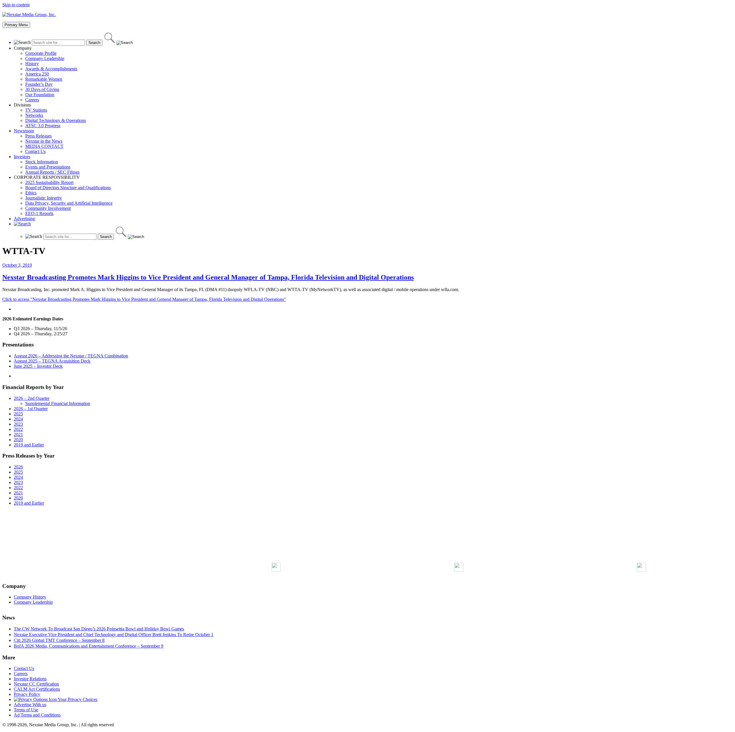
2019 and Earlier (29, 444)
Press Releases (38, 135)
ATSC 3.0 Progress (42, 125)
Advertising (24, 218)
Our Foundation (39, 94)
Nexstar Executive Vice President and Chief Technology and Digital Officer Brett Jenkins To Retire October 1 (113, 634)
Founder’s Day (39, 84)
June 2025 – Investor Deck (38, 366)
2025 (18, 413)
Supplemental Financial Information (57, 403)
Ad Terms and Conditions (37, 714)
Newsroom (24, 130)
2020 (18, 439)
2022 (18, 429)
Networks (34, 115)
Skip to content (16, 4)
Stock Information (41, 161)
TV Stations (36, 110)
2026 (18, 466)
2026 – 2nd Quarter (31, 398)
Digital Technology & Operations (55, 120)
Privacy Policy (27, 694)
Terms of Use (26, 709)
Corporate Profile (41, 53)
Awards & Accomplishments (51, 68)
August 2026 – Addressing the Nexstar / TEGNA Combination (71, 355)
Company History (30, 596)
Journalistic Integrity (43, 197)
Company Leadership (44, 58)
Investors (22, 156)
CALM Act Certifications (37, 689)
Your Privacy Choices (77, 699)
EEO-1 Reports (39, 213)
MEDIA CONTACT (44, 146)
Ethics (30, 192)
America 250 (37, 73)
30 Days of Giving (42, 89)
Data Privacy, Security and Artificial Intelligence (69, 203)
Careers (32, 99)
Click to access (144, 299)
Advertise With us (30, 704)
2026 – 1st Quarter (31, 408)
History (32, 63)
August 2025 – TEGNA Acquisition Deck (52, 361)
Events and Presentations (47, 166)
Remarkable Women (43, 79)
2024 (18, 419)
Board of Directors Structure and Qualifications (68, 187)
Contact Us (35, 151)
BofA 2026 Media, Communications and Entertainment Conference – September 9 (88, 646)
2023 (18, 424)
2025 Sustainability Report (49, 182)
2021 (18, 434)
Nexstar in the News (43, 141)
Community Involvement (48, 208)
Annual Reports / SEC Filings (52, 172)
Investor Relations (30, 678)
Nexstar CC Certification (36, 683)
